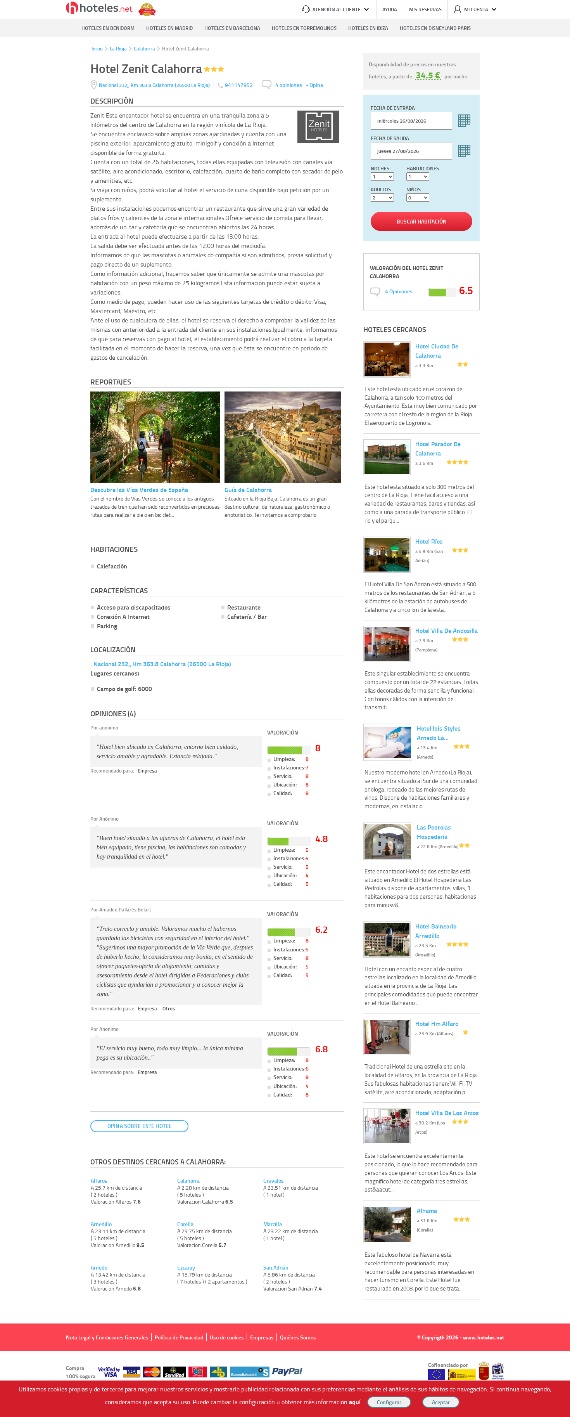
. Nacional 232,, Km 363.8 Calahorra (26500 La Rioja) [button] (160, 663)
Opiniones (399, 291)
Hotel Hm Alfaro (436, 1023)
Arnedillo (101, 1224)
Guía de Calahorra (248, 489)
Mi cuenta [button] (476, 9)
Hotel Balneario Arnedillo (435, 931)
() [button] (155, 85)
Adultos (381, 189)
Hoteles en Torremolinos (304, 27)
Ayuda (389, 9)
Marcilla (272, 1224)
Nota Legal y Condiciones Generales (107, 1337)
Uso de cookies (227, 1337)
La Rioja (118, 48)
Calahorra (144, 48)
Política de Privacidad (179, 1337)
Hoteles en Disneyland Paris (435, 27)
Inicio (97, 48)
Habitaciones (422, 168)
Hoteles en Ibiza (368, 27)
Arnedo (99, 1267)
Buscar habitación (422, 221)
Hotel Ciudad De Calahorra (436, 350)
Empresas (262, 1337)
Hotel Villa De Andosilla (446, 630)
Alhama (427, 1210)
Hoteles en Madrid (169, 27)
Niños (413, 189)
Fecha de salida (390, 138)
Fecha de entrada (393, 107)
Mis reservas (425, 9)
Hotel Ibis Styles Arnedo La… (439, 733)
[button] (285, 708)
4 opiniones (288, 85)
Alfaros (99, 1180)
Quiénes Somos (298, 1337)
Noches (380, 168)
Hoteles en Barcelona (232, 27)
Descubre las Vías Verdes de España (139, 489)
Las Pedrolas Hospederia (434, 832)
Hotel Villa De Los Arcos (447, 1112)
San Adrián (275, 1267)
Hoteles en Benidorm (108, 27)
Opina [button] (316, 85)
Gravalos (273, 1180)
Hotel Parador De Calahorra (438, 448)
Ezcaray (186, 1267)
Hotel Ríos (429, 541)
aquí (355, 1401)
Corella (185, 1224)
